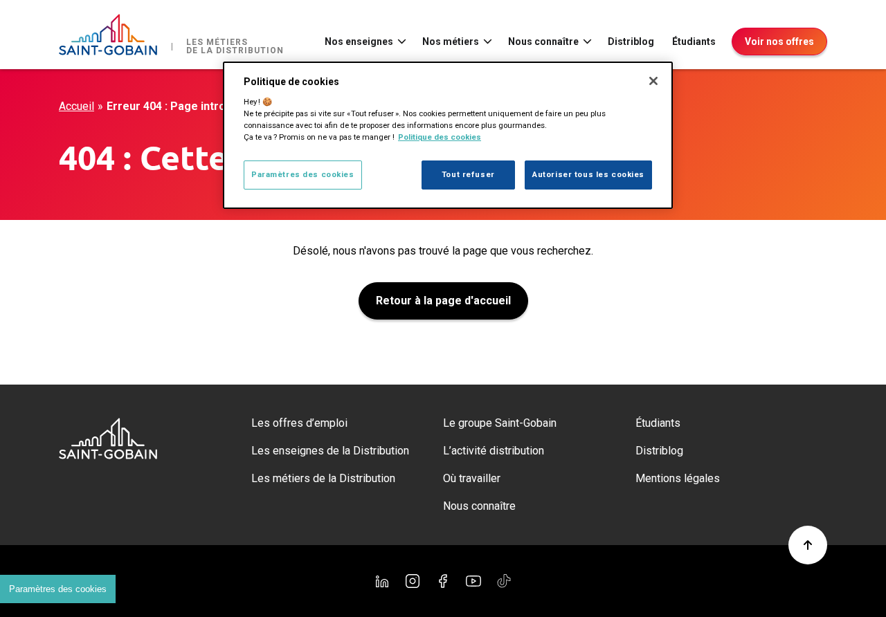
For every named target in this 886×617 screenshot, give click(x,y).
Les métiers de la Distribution (323, 478)
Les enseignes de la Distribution (330, 450)
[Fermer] (653, 81)
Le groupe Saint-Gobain (500, 423)
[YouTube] (473, 581)
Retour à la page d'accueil (443, 300)
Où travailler (471, 478)
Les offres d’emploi (299, 423)
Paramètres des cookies (58, 589)
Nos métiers (450, 41)
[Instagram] (412, 581)
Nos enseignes (359, 41)
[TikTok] (504, 581)
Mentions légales (677, 478)
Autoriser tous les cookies (588, 174)
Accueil (76, 106)
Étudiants (694, 41)
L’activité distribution (493, 450)
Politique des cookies (439, 137)
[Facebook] (443, 581)
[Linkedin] (382, 581)
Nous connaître (543, 41)
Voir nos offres (779, 41)
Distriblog (631, 41)
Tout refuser (468, 174)
